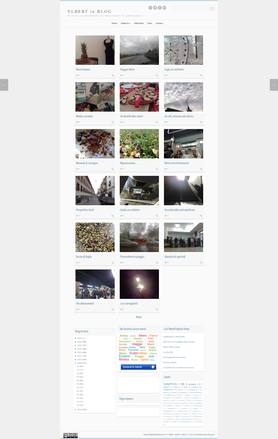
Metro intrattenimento (177, 163)
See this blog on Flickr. (164, 8)
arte (186, 387)
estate (165, 392)
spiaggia (192, 384)
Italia (142, 347)
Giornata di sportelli (175, 256)
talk (177, 419)
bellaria (166, 387)
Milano (123, 353)
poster (186, 414)
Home (114, 23)
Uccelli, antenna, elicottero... (179, 116)
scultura (186, 416)
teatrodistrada (187, 419)
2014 (79, 345)
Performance (125, 341)
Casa (126, 339)
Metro (143, 353)
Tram (151, 338)
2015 (79, 342)
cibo (189, 400)
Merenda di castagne (87, 163)
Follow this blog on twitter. (155, 8)
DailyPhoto (171, 384)
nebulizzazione (183, 411)
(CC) (166, 435)
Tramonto (133, 350)
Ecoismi (124, 356)
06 (78, 387)
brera (165, 400)
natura (195, 387)
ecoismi (169, 403)
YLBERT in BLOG (89, 11)
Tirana (152, 350)
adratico (188, 395)
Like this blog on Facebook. (160, 8)
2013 (79, 349)
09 (78, 377)
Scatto (134, 353)
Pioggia (139, 356)
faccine (184, 403)
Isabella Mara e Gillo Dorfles (174, 337)
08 (78, 380)
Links (149, 23)
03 (78, 398)
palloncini (170, 395)
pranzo (195, 414)
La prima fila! (168, 352)
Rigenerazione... (128, 163)
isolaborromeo (197, 406)
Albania (143, 350)
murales (184, 408)
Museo (134, 359)
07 (78, 384)
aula (187, 398)
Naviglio (138, 338)
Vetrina (153, 353)
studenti (169, 419)
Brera (122, 349)
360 (179, 395)
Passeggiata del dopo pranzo (174, 357)
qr (201, 414)
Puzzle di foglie (84, 256)
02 (78, 402)
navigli (195, 408)
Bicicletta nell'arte (169, 362)
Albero (143, 335)
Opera (145, 359)
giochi (178, 406)
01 (78, 405)
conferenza (198, 400)
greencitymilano (196, 392)
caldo (173, 400)
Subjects (125, 23)
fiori (192, 403)
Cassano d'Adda (127, 347)
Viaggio (137, 344)
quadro (169, 416)
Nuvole (123, 344)
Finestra (139, 341)
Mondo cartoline (84, 116)
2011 (79, 356)
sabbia (177, 416)
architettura (167, 398)
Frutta (152, 347)
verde (175, 421)
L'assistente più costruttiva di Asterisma (178, 368)
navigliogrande (168, 411)
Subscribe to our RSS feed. (150, 8)
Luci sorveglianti (129, 303)
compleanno (194, 390)
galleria (169, 406)
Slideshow (139, 23)
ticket (197, 419)
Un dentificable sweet (131, 116)
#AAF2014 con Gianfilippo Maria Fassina (179, 342)
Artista (124, 335)
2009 (79, 363)
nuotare (196, 411)
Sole (151, 356)
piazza (178, 414)
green (187, 406)
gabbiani (199, 403)
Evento (133, 336)
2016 (79, 338)
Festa (152, 360)
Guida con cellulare (130, 210)
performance (167, 414)
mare (176, 387)
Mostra (124, 359)
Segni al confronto (174, 69)
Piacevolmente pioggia (132, 256)
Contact (159, 23)
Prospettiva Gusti (85, 210)
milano (181, 390)
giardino (183, 392)
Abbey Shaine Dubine (171, 347)
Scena (151, 341)
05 (78, 391)
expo (177, 403)
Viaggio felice (127, 69)
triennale (166, 421)
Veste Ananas (83, 69)
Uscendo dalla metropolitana (180, 210)
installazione (168, 390)
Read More (112, 75)
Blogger (211, 435)
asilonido (178, 398)
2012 (79, 352)
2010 (79, 359)
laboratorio (172, 408)
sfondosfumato (197, 416)
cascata (181, 400)
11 (78, 370)
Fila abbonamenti (85, 303)
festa (174, 392)
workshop (199, 421)
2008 (79, 410)
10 (78, 373)
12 (78, 366)
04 (78, 395)
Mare (150, 344)
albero (197, 395)
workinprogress (186, 421)
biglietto (196, 398)
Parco (154, 335)
